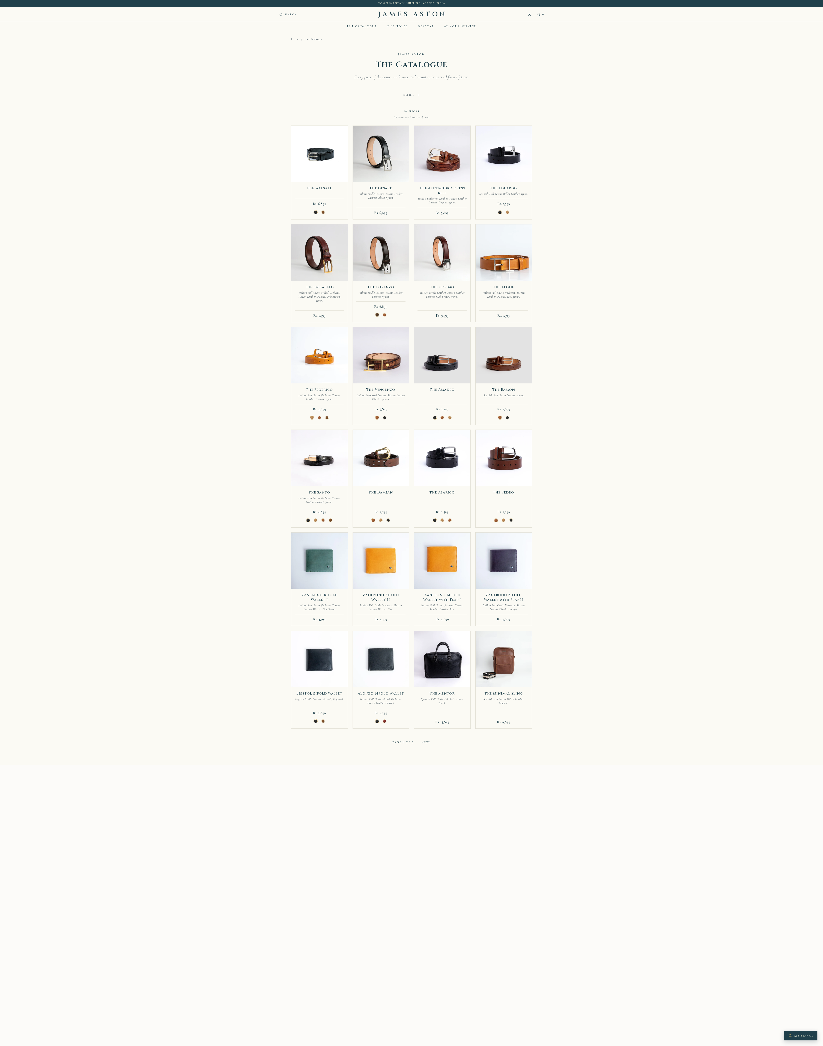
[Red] (384, 721)
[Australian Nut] (323, 212)
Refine (411, 95)
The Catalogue (362, 26)
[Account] (529, 14)
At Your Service (460, 26)
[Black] (315, 212)
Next (426, 742)
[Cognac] (384, 315)
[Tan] (507, 212)
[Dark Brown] (377, 315)
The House (397, 26)
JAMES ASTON (412, 14)
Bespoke (426, 26)
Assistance (803, 1035)
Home (295, 39)
